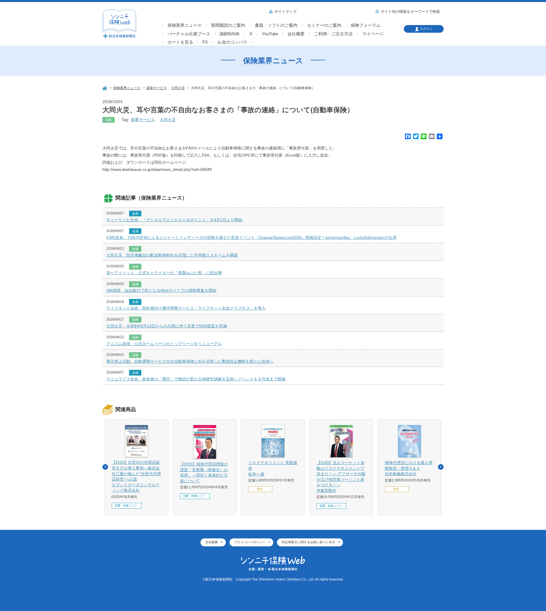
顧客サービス (143, 119)
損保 (109, 120)
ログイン (426, 28)
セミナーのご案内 (324, 25)
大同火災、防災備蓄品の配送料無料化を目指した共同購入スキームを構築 (172, 255)
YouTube (270, 34)
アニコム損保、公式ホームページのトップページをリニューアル (164, 343)
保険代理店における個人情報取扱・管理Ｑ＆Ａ (409, 468)
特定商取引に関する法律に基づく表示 (308, 542)
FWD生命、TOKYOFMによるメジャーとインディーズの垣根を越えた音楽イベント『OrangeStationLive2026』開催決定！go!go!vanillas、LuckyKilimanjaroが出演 (251, 237)
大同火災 (168, 119)
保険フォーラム (365, 25)
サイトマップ (285, 12)
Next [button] (441, 467)
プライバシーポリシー (249, 542)
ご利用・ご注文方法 (333, 34)
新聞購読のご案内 (228, 25)
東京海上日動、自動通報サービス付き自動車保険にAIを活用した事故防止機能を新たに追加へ (189, 361)
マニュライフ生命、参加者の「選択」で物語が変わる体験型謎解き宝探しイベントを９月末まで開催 (196, 379)
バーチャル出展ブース (188, 34)
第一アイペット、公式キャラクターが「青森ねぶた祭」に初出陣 (164, 272)
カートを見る (180, 42)
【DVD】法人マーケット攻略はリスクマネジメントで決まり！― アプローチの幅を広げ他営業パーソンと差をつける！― (341, 476)
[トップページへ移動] (105, 87)
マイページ (373, 34)
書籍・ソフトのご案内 (276, 25)
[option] (136, 467)
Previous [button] (105, 467)
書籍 (259, 489)
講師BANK (230, 34)
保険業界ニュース (184, 25)
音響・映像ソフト (126, 505)
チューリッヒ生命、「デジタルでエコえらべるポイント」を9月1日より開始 (174, 220)
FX (205, 42)
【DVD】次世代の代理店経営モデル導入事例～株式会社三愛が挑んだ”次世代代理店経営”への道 (136, 476)
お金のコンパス (232, 42)
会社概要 (296, 34)
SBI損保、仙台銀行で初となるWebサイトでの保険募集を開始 (161, 290)
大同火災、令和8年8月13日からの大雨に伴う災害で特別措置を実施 (166, 326)
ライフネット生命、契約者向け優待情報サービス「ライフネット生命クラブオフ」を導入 (186, 308)
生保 (135, 213)
